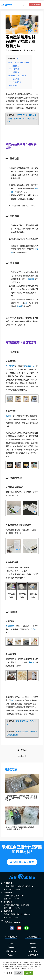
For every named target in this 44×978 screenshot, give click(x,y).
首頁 (11, 943)
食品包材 (33, 947)
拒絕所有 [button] (18, 973)
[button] (23, 5)
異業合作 (11, 955)
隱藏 (17, 59)
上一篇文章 (22, 750)
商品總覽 (11, 947)
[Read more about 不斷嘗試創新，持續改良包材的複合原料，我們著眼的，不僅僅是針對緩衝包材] (22, 783)
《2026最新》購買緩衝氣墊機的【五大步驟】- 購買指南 (21, 828)
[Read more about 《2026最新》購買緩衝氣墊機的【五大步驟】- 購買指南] (22, 815)
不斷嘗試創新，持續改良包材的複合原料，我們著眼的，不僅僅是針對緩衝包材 (21, 798)
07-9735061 (14, 917)
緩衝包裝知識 (11, 951)
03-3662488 (14, 899)
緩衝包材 (33, 943)
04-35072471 (14, 908)
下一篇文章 (22, 756)
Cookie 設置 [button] (7, 973)
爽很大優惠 (33, 951)
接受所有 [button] (28, 973)
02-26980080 (14, 889)
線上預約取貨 (33, 955)
